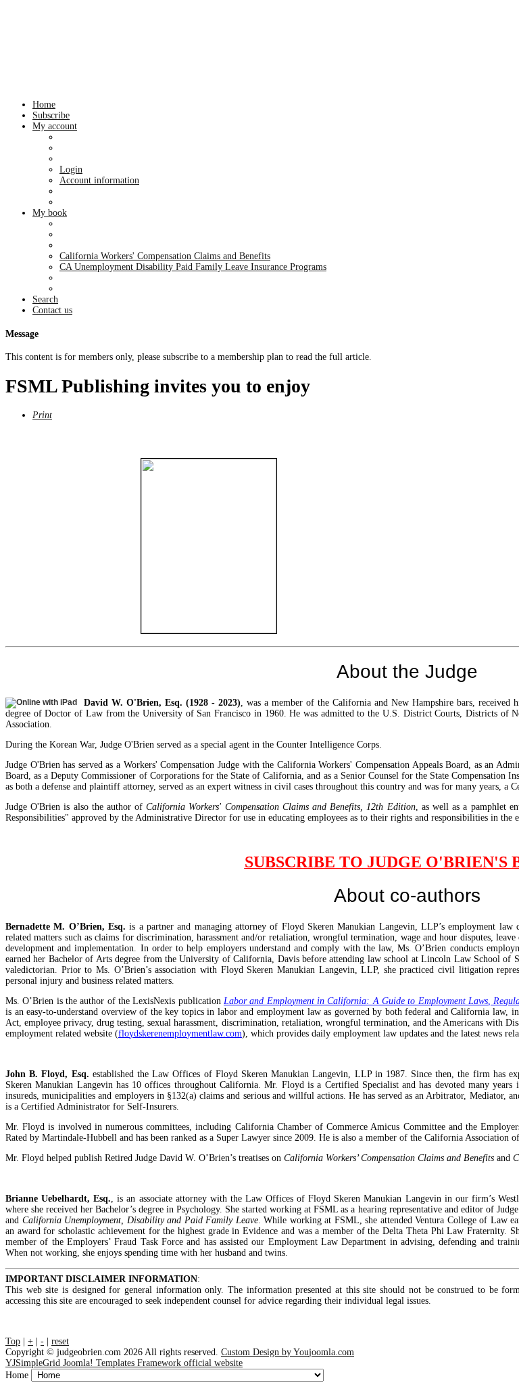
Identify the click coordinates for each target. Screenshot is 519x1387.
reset (60, 1341)
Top (12, 1341)
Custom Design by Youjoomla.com (287, 1352)
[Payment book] (209, 546)
